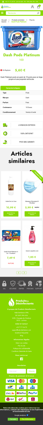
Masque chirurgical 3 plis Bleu (32, 202)
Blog (21, 335)
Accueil (4, 20)
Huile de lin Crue (11, 201)
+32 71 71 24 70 (10, 1)
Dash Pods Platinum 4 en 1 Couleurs (11, 252)
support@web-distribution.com (21, 330)
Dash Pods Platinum (18, 22)
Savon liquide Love (32, 251)
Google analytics (20, 415)
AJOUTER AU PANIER (11, 213)
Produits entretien (18, 20)
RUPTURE (11, 263)
